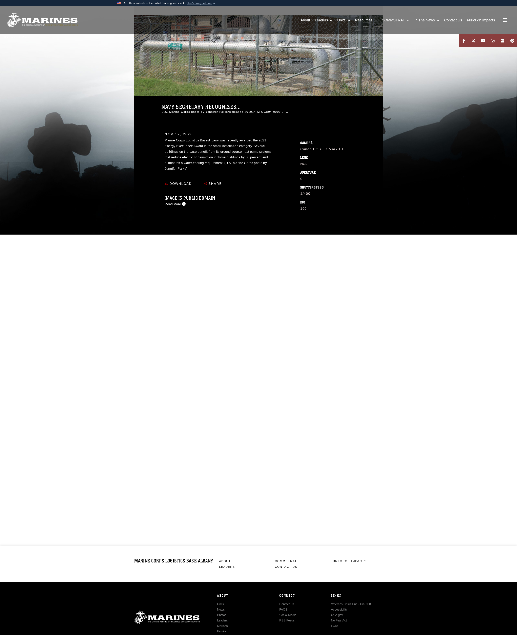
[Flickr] (502, 40)
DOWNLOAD (180, 183)
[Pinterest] (512, 40)
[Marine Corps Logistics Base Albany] (42, 20)
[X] (473, 40)
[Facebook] (464, 40)
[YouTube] (483, 40)
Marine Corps (167, 617)
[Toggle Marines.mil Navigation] (505, 20)
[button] (201, 3)
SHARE (214, 183)
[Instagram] (493, 40)
